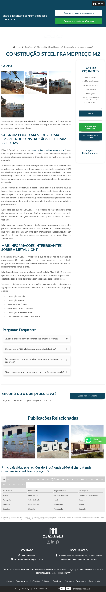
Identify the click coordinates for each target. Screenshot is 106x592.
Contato (80, 581)
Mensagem (90, 94)
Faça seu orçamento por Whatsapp (79, 21)
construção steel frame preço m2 (48, 150)
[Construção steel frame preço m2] (12, 82)
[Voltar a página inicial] (53, 33)
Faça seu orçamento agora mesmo (79, 13)
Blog (46, 581)
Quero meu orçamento (87, 396)
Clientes (36, 581)
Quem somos (22, 581)
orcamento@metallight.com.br (29, 559)
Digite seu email (90, 77)
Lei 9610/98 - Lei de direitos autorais (48, 519)
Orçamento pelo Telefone (90, 136)
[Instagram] (48, 542)
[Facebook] (57, 542)
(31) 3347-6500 (28, 555)
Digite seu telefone (90, 85)
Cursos (68, 581)
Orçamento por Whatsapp (90, 127)
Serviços (57, 581)
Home (9, 581)
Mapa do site (94, 581)
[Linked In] (52, 542)
